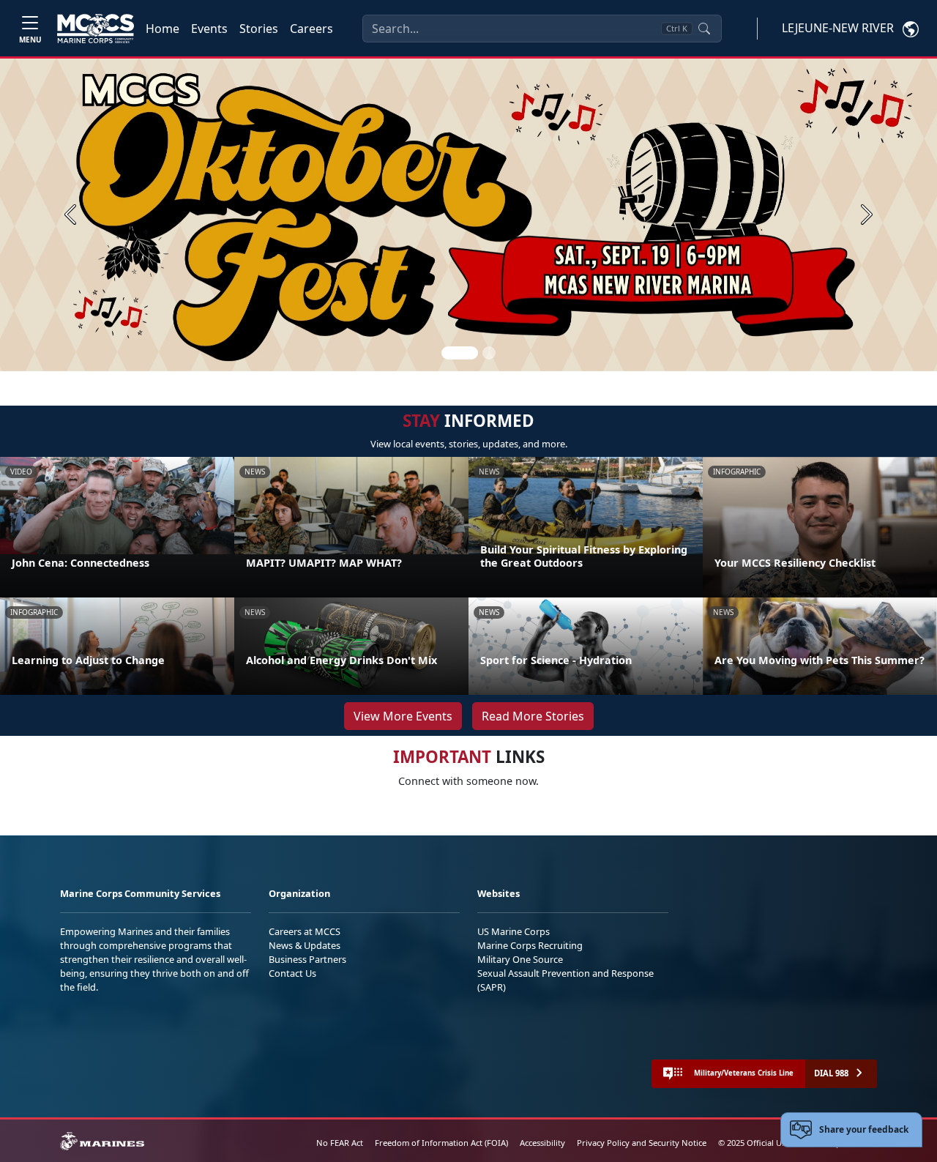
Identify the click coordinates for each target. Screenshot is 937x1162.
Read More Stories (533, 716)
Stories (258, 29)
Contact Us (292, 973)
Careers (311, 29)
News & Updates (304, 945)
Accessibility (542, 1142)
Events (209, 29)
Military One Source (520, 959)
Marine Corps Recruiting (530, 945)
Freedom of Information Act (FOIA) (441, 1142)
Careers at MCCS (304, 931)
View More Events (403, 716)
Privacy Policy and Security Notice (641, 1142)
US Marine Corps (513, 931)
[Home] (95, 28)
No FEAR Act (339, 1142)
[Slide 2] (489, 353)
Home (162, 29)
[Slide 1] (459, 353)
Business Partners (307, 959)
